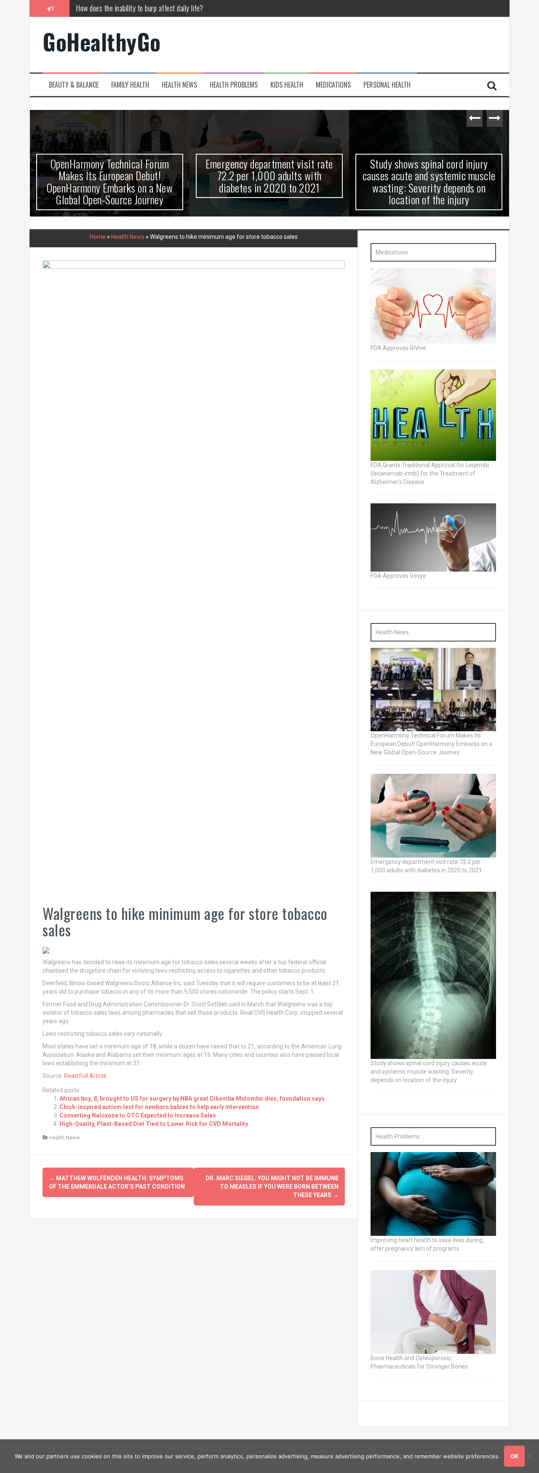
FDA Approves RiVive (398, 348)
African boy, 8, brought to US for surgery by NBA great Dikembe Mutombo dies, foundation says (192, 1098)
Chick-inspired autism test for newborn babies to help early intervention (159, 1107)
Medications (333, 85)
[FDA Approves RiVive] (433, 305)
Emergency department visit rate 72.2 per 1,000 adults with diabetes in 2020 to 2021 (269, 175)
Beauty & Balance (74, 85)
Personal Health (387, 85)
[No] (528, 1456)
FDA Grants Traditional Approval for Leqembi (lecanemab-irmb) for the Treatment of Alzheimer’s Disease (430, 473)
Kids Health (286, 85)
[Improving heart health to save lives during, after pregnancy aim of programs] (433, 1193)
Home (98, 236)
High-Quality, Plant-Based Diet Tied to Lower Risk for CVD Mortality (153, 1123)
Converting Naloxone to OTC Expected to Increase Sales (137, 1115)
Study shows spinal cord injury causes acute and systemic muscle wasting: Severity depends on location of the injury (429, 181)
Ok (514, 1456)
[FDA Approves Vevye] (433, 537)
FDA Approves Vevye (398, 575)
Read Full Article (85, 1075)
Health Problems (234, 85)
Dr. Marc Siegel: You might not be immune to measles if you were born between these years (272, 1186)
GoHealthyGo (102, 41)
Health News (179, 85)
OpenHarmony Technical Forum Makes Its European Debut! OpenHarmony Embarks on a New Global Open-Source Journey (240, 13)
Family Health (130, 85)
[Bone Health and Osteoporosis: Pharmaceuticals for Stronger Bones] (433, 1311)
